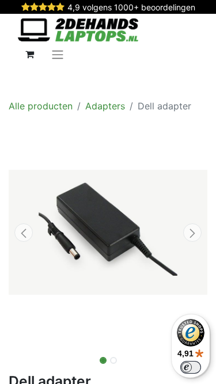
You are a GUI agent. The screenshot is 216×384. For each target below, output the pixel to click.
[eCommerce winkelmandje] (29, 54)
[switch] (190, 367)
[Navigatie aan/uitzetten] (58, 54)
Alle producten (41, 106)
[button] (24, 232)
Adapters (105, 106)
